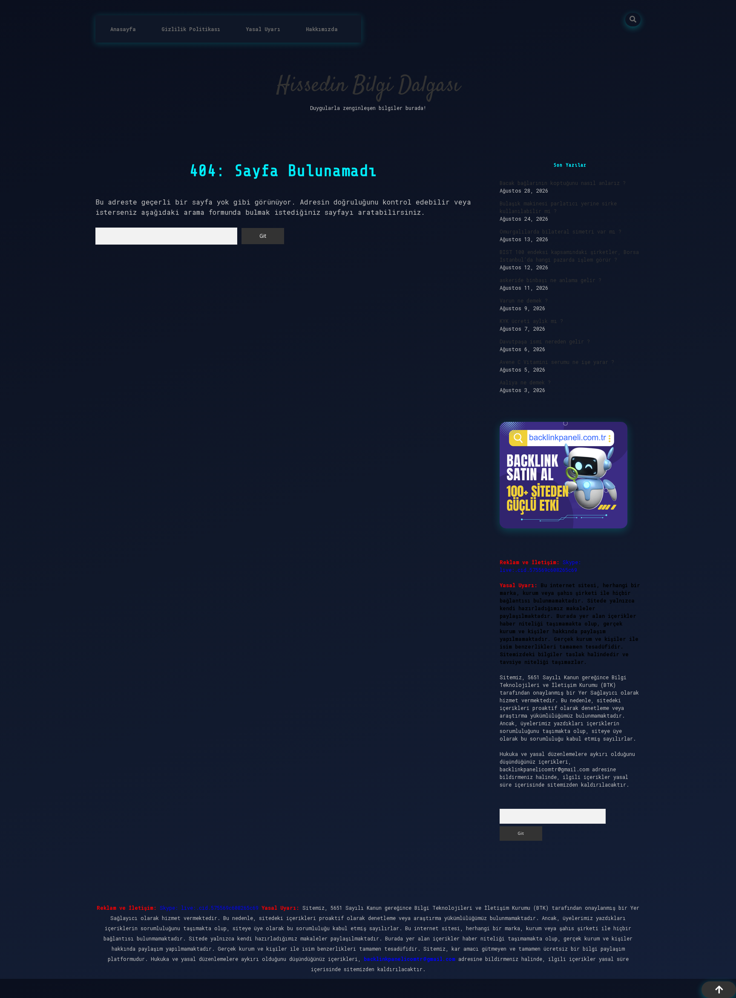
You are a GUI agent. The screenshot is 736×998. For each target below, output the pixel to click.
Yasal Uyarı (263, 29)
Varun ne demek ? (524, 300)
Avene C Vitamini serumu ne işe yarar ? (557, 361)
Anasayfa (123, 29)
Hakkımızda (322, 29)
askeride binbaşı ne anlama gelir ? (550, 280)
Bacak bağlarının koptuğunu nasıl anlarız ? (563, 182)
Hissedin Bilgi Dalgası (368, 85)
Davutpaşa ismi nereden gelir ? (545, 341)
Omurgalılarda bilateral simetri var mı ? (560, 231)
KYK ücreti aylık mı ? (531, 320)
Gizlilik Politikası (190, 29)
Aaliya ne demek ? (525, 382)
